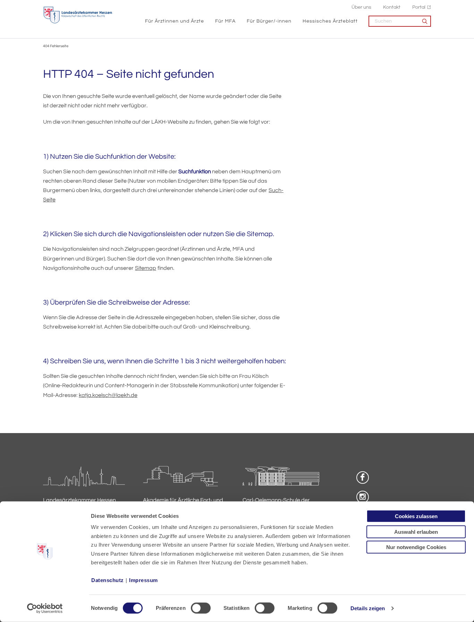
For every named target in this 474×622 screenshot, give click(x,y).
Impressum (143, 580)
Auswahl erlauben (416, 531)
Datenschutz (107, 580)
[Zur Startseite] (77, 15)
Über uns (361, 7)
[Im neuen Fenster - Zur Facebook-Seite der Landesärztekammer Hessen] (362, 477)
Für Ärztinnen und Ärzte (174, 21)
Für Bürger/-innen (269, 21)
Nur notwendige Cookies (416, 547)
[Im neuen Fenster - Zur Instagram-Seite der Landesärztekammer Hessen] (362, 497)
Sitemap (145, 268)
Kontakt (391, 7)
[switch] (201, 608)
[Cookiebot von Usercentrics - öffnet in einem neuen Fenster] (45, 608)
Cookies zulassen (416, 516)
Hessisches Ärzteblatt (330, 21)
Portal (418, 7)
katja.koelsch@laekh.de (108, 395)
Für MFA (225, 21)
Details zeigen (367, 608)
